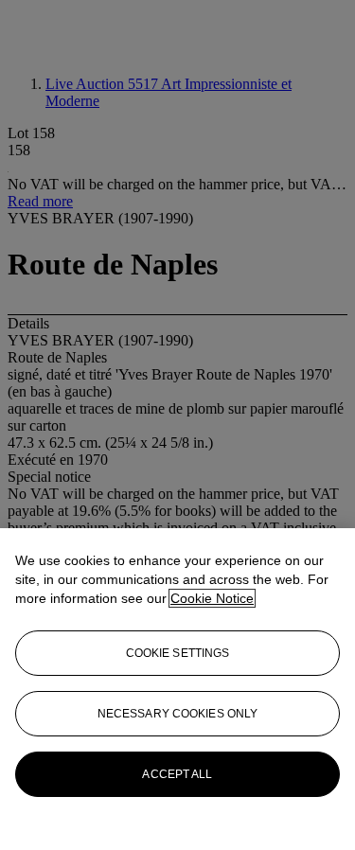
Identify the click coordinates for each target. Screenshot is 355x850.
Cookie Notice (212, 598)
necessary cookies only (178, 713)
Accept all (177, 774)
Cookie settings (178, 653)
